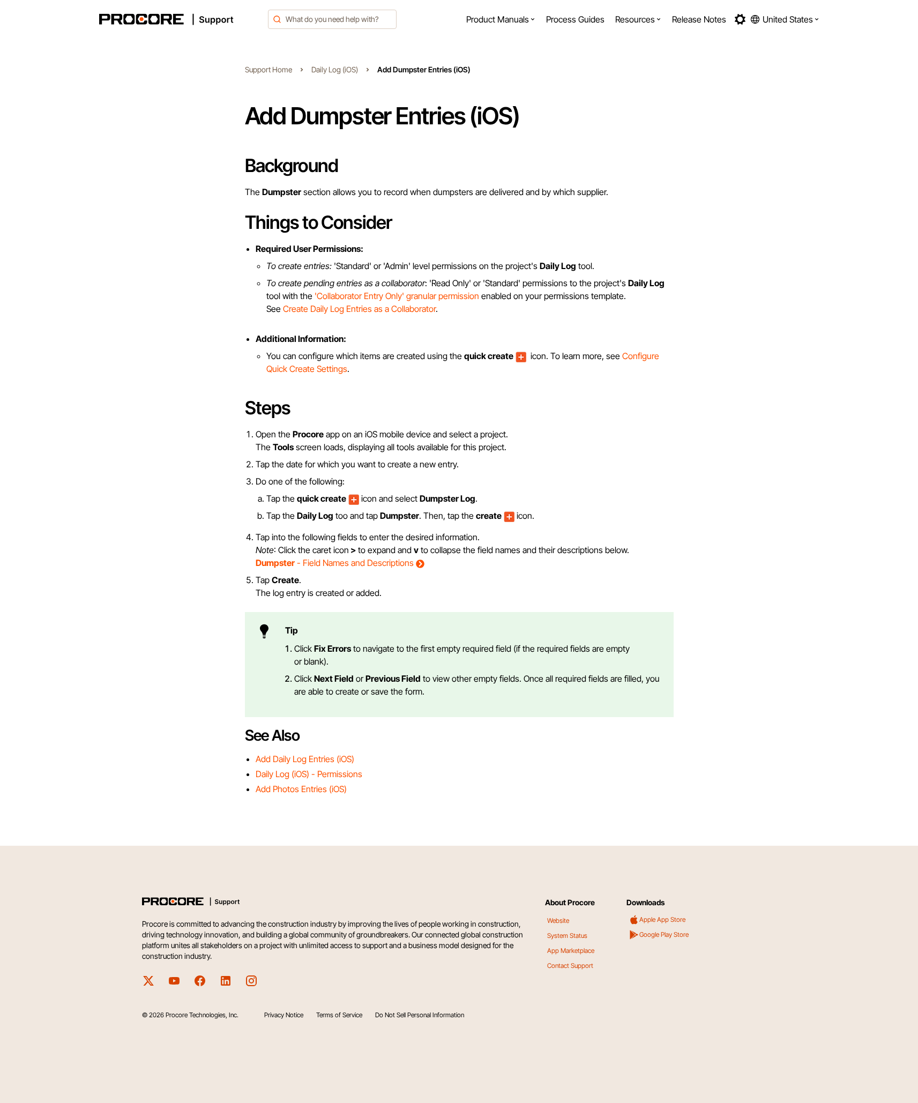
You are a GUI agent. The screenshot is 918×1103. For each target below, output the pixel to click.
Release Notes (699, 19)
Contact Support (570, 966)
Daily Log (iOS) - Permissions (309, 774)
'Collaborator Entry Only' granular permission (397, 295)
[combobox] (332, 19)
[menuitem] (500, 19)
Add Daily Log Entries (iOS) (305, 759)
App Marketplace (570, 951)
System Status (567, 935)
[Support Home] (180, 19)
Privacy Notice (283, 1015)
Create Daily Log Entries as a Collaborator (359, 308)
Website (558, 920)
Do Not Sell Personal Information (419, 1015)
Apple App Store (662, 919)
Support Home (268, 69)
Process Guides (575, 19)
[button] (500, 19)
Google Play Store (664, 934)
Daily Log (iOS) (334, 69)
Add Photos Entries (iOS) (301, 789)
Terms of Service (339, 1015)
